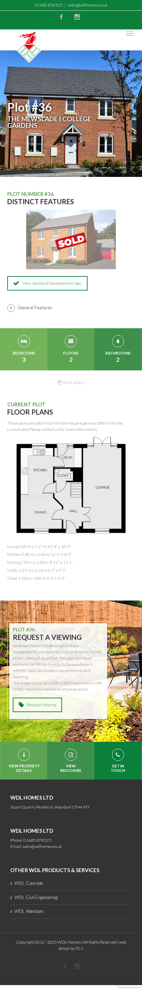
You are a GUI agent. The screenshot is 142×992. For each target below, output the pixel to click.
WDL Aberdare (28, 911)
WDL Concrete (28, 883)
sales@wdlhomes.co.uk (88, 5)
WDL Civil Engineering (36, 897)
